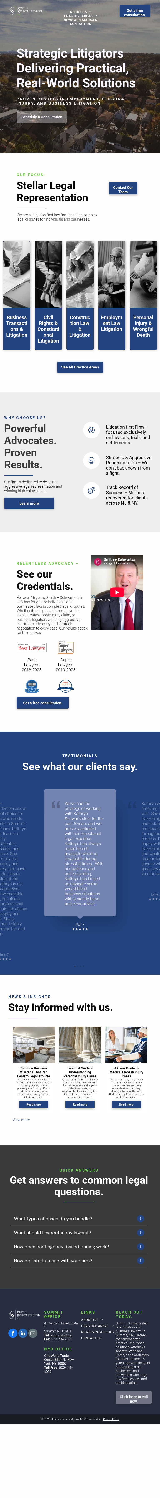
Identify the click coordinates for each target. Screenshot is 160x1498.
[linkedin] (23, 1334)
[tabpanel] (80, 860)
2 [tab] (78, 966)
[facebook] (13, 1334)
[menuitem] (80, 12)
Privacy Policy (111, 1419)
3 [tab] (81, 966)
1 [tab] (75, 966)
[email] (33, 1334)
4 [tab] (84, 966)
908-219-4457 (61, 1335)
